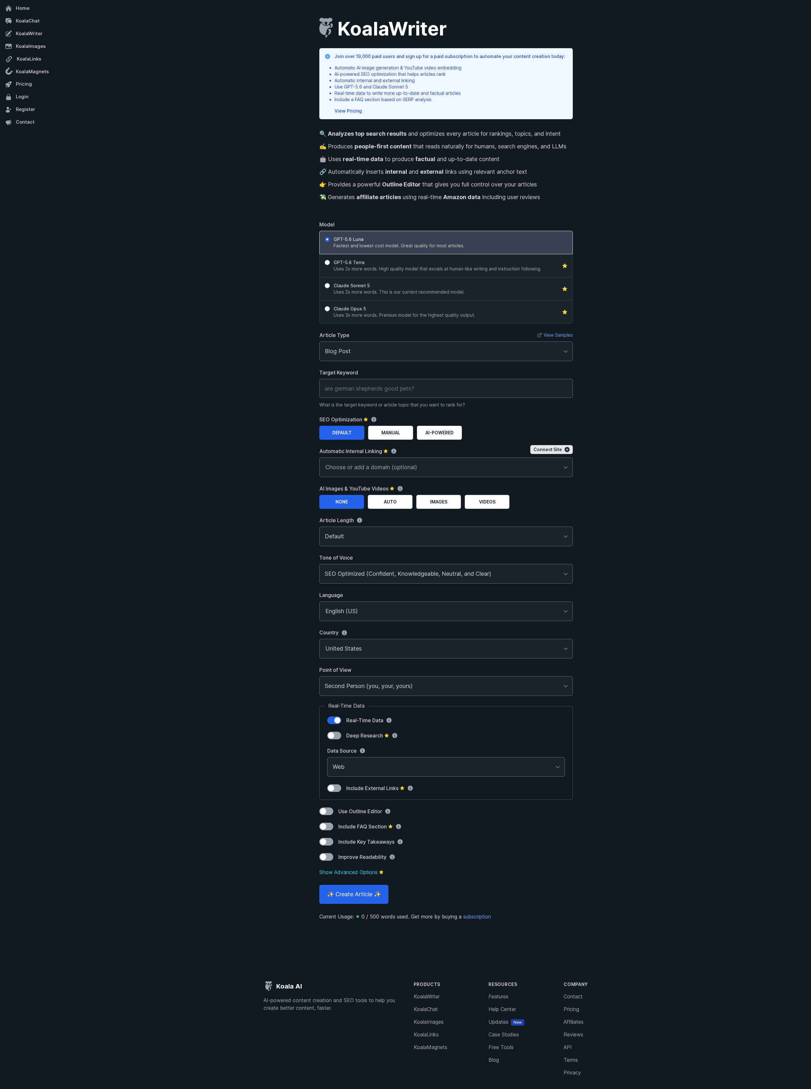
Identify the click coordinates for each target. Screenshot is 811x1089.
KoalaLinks (29, 59)
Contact (25, 122)
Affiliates (574, 1022)
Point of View (335, 670)
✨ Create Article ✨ (354, 894)
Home (22, 8)
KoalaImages (31, 46)
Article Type (334, 335)
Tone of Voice (336, 557)
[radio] (446, 242)
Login (22, 97)
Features (498, 996)
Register (25, 109)
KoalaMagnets (32, 71)
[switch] (334, 720)
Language (331, 595)
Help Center (502, 1009)
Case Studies (504, 1034)
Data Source (342, 751)
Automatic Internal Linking (353, 451)
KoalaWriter (29, 33)
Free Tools (501, 1047)
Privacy (572, 1072)
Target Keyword (338, 372)
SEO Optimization (343, 419)
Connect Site (547, 449)
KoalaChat (28, 21)
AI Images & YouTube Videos (356, 488)
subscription (477, 916)
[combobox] (325, 611)
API (568, 1047)
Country (329, 632)
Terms (571, 1060)
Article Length (336, 520)
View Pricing (348, 110)
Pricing (24, 84)
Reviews (573, 1034)
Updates (505, 1022)
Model (327, 224)
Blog (494, 1060)
